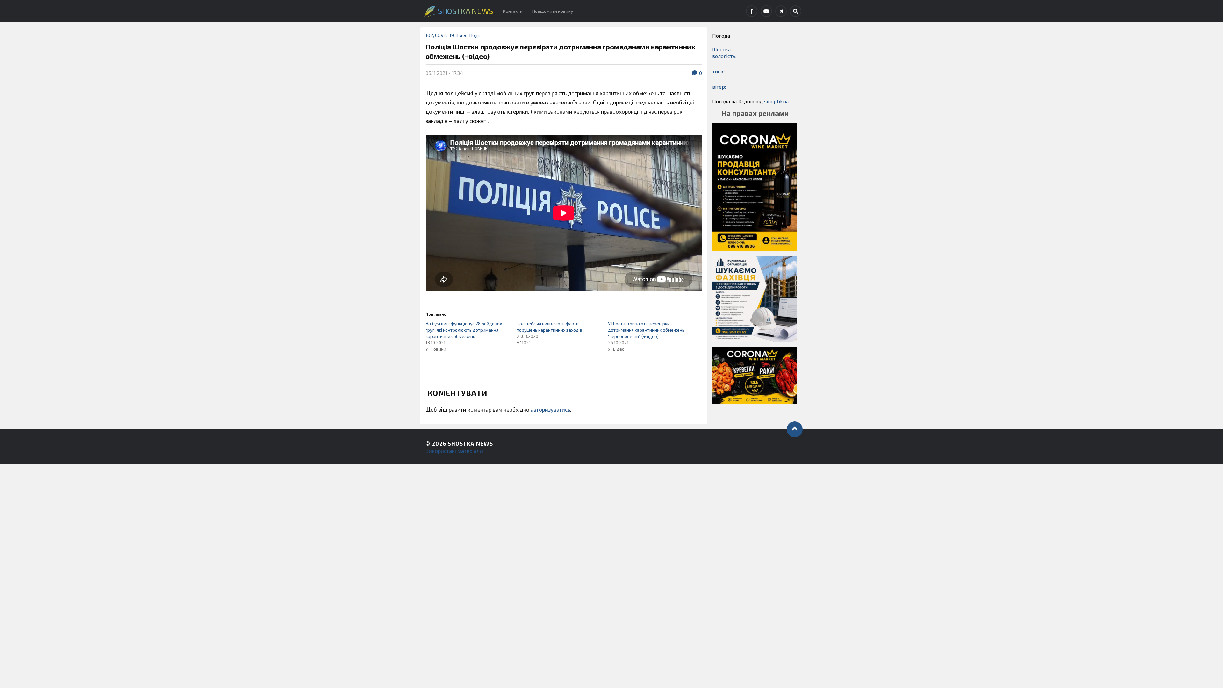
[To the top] (795, 429)
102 (429, 35)
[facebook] (751, 11)
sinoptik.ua (776, 101)
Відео (462, 35)
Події (474, 35)
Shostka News (470, 443)
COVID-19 (444, 35)
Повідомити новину (552, 11)
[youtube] (766, 11)
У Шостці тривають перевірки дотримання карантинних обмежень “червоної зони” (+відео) (646, 330)
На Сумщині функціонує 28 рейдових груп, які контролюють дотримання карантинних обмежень (464, 330)
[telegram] (781, 11)
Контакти (513, 11)
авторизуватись (550, 409)
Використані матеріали (454, 451)
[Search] (795, 11)
